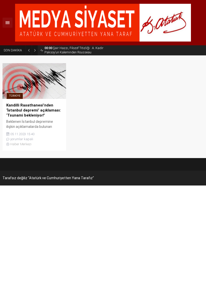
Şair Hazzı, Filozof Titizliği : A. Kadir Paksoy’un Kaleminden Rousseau (74, 50)
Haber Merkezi (20, 144)
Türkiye (14, 95)
